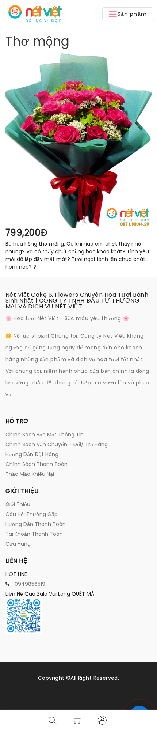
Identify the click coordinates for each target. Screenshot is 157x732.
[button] (127, 13)
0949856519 (30, 584)
